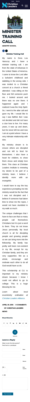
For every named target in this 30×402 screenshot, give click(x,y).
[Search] (21, 6)
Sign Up (18, 1)
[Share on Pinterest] (10, 323)
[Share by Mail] (26, 323)
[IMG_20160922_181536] (15, 21)
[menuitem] (13, 1)
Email (24, 355)
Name (24, 349)
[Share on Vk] (19, 323)
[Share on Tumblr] (16, 323)
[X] (6, 51)
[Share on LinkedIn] (13, 323)
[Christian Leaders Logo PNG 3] (12, 6)
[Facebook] (3, 51)
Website (24, 361)
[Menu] (25, 6)
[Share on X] (7, 323)
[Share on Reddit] (22, 323)
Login (12, 1)
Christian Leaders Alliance (13, 298)
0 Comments (21, 305)
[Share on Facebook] (4, 323)
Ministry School (9, 46)
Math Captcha (24, 368)
